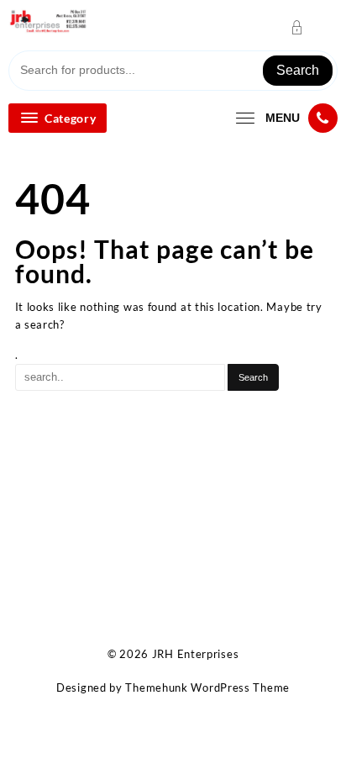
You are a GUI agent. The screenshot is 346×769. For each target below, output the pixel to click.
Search (297, 70)
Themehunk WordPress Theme (207, 687)
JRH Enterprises (195, 654)
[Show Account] (302, 27)
